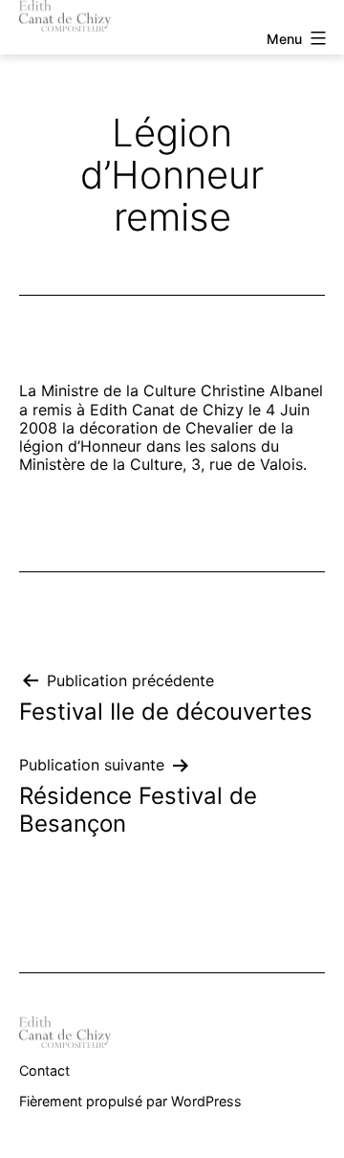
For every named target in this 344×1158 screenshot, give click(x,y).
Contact (44, 1070)
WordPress (206, 1101)
